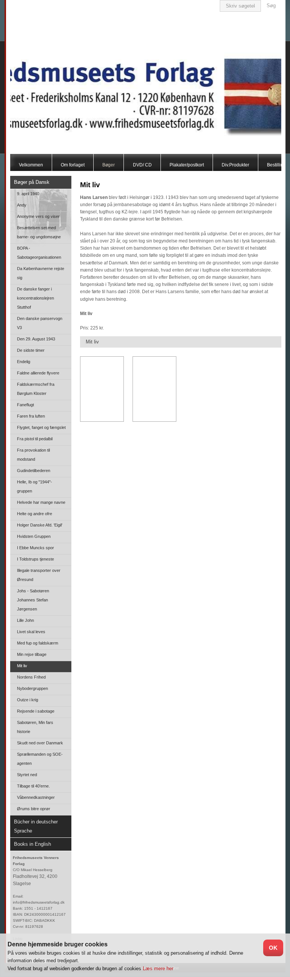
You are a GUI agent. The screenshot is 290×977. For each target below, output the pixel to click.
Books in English (32, 844)
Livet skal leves (31, 631)
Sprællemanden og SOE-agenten (40, 759)
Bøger (108, 165)
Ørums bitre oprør (33, 808)
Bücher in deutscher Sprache (36, 826)
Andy (21, 205)
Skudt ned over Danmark (40, 743)
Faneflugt (25, 404)
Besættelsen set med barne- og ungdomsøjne (39, 232)
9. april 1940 (28, 193)
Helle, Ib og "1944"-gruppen (34, 486)
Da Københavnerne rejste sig (40, 273)
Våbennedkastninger (36, 797)
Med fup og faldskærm (37, 643)
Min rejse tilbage (31, 654)
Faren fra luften (31, 416)
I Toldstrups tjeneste (35, 559)
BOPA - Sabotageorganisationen (39, 252)
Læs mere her (158, 968)
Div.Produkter (235, 165)
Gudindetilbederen (33, 470)
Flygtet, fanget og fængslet (41, 427)
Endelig (23, 361)
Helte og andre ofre (34, 513)
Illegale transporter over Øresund (38, 575)
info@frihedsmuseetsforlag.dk (39, 902)
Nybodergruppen (32, 688)
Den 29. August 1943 (36, 339)
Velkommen (31, 165)
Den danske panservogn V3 (39, 323)
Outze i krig (27, 699)
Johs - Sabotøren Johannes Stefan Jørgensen (33, 600)
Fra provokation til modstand (33, 454)
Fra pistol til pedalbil (34, 438)
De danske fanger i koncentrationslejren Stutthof (35, 298)
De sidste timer (31, 350)
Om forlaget (73, 165)
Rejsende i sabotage (35, 711)
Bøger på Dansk (31, 182)
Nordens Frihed (31, 677)
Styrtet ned (27, 774)
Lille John (25, 620)
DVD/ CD (142, 165)
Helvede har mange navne (41, 502)
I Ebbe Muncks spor (35, 547)
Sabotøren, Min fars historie (35, 727)
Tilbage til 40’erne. (33, 786)
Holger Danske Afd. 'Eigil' (39, 525)
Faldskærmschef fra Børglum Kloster (35, 389)
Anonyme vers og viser (38, 216)
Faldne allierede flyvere (38, 373)
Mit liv (22, 665)
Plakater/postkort (187, 165)
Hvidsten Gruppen (34, 536)
